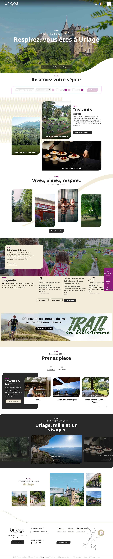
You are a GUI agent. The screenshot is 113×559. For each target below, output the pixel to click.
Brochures (71, 532)
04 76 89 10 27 (17, 537)
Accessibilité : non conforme (92, 557)
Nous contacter (17, 542)
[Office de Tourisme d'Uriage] (11, 3)
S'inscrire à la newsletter (40, 531)
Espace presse (61, 532)
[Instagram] (36, 543)
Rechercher (92, 90)
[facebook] (32, 543)
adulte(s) (61, 90)
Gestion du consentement (64, 557)
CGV (74, 557)
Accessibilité (81, 532)
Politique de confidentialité (47, 557)
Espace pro (60, 528)
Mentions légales (34, 557)
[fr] (100, 3)
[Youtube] (40, 543)
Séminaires (71, 528)
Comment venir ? (63, 542)
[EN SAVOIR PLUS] (56, 327)
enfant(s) (77, 90)
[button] (96, 4)
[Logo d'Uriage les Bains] (17, 530)
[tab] (51, 367)
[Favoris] (104, 3)
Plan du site (79, 557)
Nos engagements (83, 528)
